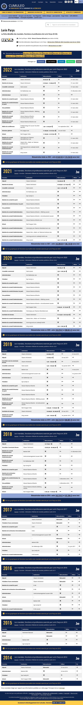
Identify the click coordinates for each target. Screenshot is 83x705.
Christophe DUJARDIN (26, 17)
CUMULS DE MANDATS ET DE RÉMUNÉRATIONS (13, 12)
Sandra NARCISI (12, 16)
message (62, 688)
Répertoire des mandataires (10, 21)
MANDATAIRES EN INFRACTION (35, 12)
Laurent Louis (38, 17)
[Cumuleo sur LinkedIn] (71, 2)
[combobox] (64, 25)
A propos (40, 2)
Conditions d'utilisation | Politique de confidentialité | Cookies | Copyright (49, 693)
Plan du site (74, 693)
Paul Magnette (37, 16)
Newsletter (53, 2)
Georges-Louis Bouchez (25, 16)
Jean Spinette (56, 16)
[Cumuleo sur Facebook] (66, 2)
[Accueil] (1, 21)
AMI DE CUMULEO (59, 703)
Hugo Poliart (64, 16)
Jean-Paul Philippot (13, 17)
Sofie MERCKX (73, 16)
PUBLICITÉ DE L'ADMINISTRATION (54, 12)
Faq (46, 2)
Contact (60, 2)
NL (80, 1)
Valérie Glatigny (46, 16)
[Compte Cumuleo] (76, 1)
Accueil (34, 2)
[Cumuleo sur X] (69, 2)
